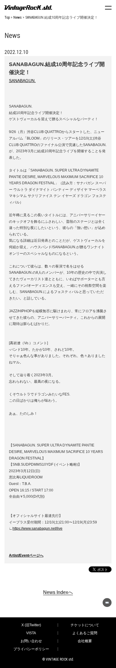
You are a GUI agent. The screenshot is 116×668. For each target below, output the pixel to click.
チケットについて (84, 625)
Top (7, 17)
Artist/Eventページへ (26, 555)
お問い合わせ (31, 641)
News (17, 17)
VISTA (31, 633)
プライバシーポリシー (31, 649)
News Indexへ (58, 592)
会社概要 (85, 641)
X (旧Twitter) (31, 625)
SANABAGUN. (22, 80)
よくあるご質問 (84, 633)
